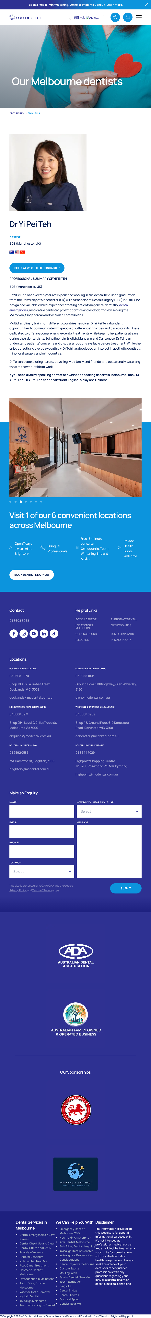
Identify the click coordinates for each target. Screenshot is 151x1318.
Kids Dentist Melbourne (75, 1242)
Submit (126, 888)
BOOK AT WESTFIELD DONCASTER (37, 268)
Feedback (82, 639)
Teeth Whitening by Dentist (37, 1305)
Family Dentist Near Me (75, 1277)
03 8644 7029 (85, 752)
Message (82, 822)
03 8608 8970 (19, 676)
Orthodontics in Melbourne (37, 1279)
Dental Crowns (69, 1295)
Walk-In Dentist (30, 1296)
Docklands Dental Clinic (23, 668)
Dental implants (122, 634)
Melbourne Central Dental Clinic (27, 707)
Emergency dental (124, 619)
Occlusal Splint (69, 1299)
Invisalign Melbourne (33, 1301)
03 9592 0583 (18, 752)
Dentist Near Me (70, 1303)
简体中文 (79, 17)
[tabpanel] (75, 447)
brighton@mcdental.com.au (29, 769)
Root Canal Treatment (34, 1265)
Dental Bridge (68, 1290)
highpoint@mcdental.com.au (97, 774)
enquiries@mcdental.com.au (30, 736)
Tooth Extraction (71, 1281)
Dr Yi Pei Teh (17, 113)
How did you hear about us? (96, 802)
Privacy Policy (121, 639)
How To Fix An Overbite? (75, 1237)
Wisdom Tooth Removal (35, 1292)
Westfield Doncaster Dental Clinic (95, 707)
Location (16, 862)
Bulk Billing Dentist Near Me (77, 1246)
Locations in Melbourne (84, 626)
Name (13, 802)
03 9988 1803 (85, 676)
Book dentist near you (31, 575)
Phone (14, 842)
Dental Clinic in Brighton (23, 745)
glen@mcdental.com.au (93, 697)
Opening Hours (86, 634)
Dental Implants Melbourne (77, 1264)
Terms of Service (42, 890)
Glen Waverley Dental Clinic (91, 668)
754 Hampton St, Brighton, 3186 (31, 761)
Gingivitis (65, 1286)
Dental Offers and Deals (35, 1248)
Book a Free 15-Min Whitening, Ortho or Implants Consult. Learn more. (76, 4)
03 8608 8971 (18, 714)
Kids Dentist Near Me (33, 1261)
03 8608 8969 (85, 714)
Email (13, 822)
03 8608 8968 (19, 620)
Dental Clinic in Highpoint (90, 745)
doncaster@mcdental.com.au (97, 736)
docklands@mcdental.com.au (30, 697)
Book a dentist (86, 619)
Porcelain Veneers (31, 1252)
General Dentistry (31, 1257)
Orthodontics (121, 625)
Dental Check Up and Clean (37, 1243)
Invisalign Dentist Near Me (76, 1251)
